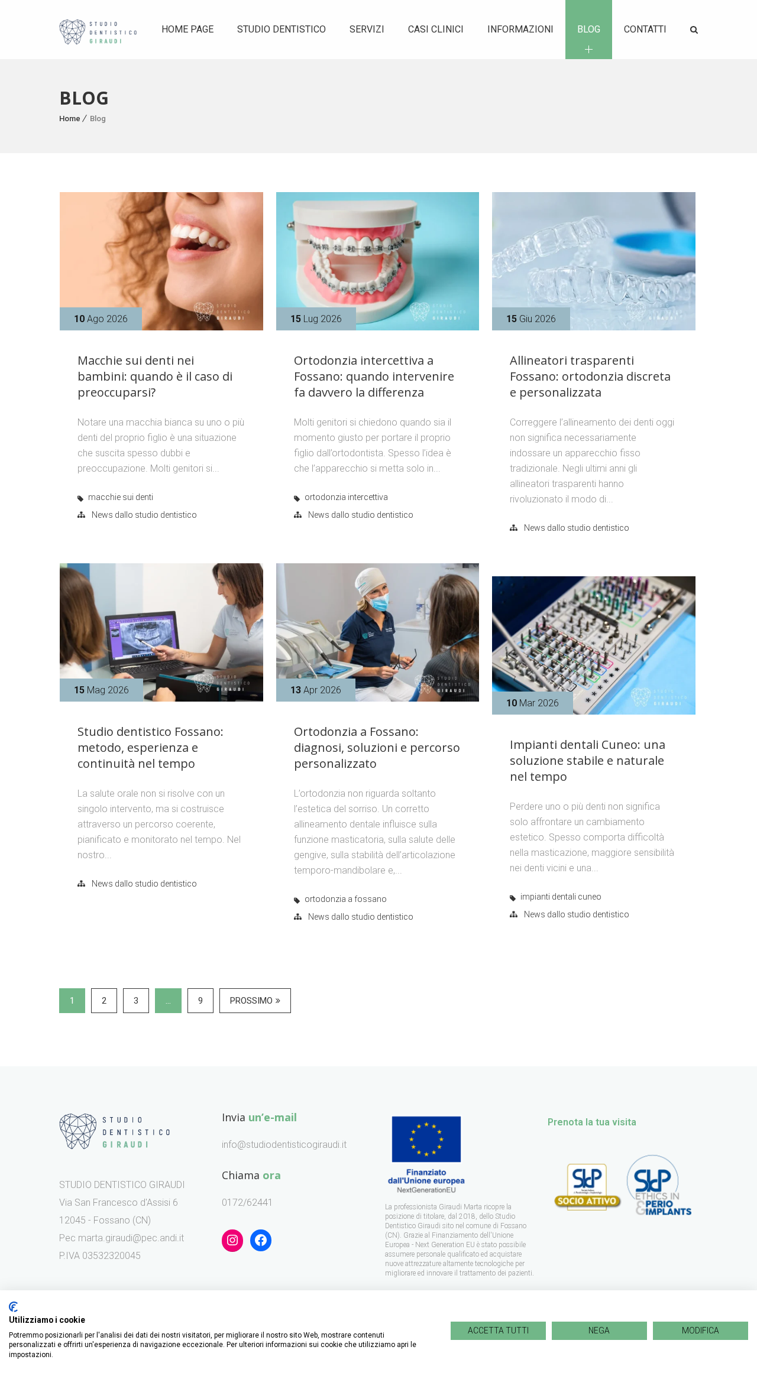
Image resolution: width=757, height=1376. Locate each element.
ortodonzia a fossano (346, 899)
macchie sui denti (120, 497)
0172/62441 (247, 1202)
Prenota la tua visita (592, 1122)
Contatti (645, 29)
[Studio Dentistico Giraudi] (98, 30)
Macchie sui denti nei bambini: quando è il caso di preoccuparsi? (154, 376)
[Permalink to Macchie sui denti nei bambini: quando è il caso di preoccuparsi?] (161, 327)
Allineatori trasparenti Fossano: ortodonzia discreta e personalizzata (590, 376)
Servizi (367, 29)
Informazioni (520, 29)
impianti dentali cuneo (560, 896)
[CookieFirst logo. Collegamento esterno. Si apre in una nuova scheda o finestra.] (13, 1307)
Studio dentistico (281, 29)
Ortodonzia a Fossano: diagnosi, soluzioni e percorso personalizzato (377, 747)
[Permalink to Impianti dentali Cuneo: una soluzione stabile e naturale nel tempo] (593, 711)
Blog (588, 29)
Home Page (187, 29)
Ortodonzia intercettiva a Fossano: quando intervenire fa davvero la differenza (374, 376)
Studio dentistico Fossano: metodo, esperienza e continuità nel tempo (150, 747)
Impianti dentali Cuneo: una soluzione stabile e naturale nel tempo (587, 760)
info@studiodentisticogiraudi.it (284, 1144)
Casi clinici (436, 29)
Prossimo (251, 1000)
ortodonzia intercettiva (346, 497)
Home (69, 118)
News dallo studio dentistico (144, 515)
